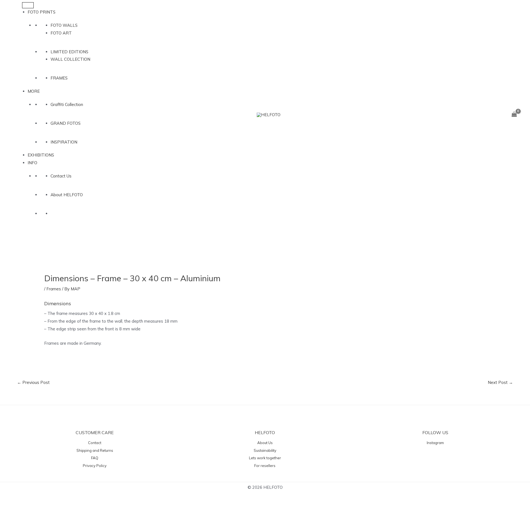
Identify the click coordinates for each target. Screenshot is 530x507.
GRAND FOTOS (66, 123)
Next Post (500, 382)
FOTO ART (61, 33)
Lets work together (265, 458)
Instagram (435, 442)
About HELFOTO (67, 194)
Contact (94, 442)
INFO (32, 162)
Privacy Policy (95, 465)
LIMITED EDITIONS (69, 51)
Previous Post (33, 382)
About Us (265, 442)
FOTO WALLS (64, 25)
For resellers (264, 465)
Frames (53, 288)
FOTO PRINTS (41, 12)
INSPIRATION (64, 142)
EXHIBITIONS (41, 155)
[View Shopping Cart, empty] (514, 114)
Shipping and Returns (94, 450)
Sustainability (265, 450)
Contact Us (61, 176)
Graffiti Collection (67, 104)
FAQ (94, 458)
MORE (34, 91)
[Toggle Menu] (28, 5)
